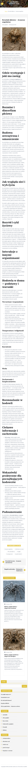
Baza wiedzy (5, 721)
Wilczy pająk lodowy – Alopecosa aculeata (10, 706)
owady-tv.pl (5, 744)
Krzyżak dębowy (11, 551)
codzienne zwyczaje (19, 549)
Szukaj (3, 681)
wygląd (19, 551)
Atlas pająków (5, 24)
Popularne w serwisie (7, 750)
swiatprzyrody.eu (6, 738)
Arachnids (5, 714)
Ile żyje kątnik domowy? (6, 700)
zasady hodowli (18, 554)
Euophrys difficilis (5, 703)
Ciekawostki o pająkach (8, 724)
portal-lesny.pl (6, 747)
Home (6, 11)
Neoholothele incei (5, 697)
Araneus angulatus (9, 549)
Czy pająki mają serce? (6, 694)
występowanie (10, 554)
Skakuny (5, 730)
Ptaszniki (5, 727)
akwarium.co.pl (6, 741)
